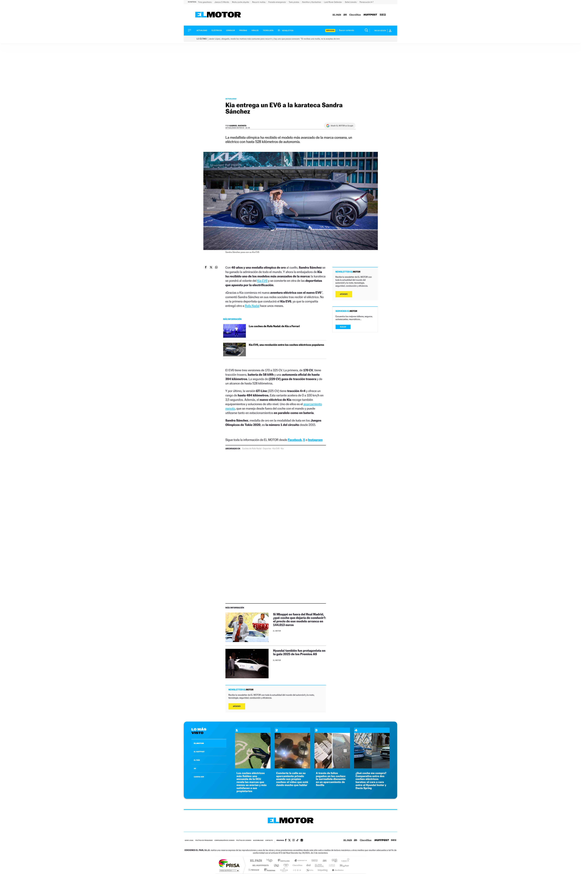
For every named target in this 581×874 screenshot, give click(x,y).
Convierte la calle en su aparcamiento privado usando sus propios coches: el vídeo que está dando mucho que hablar (292, 779)
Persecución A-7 (366, 2)
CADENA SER (199, 777)
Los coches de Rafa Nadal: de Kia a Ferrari (274, 326)
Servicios (330, 30)
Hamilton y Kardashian (312, 2)
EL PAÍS (197, 760)
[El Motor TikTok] (297, 840)
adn (333, 861)
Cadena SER (313, 861)
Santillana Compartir (300, 861)
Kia (282, 448)
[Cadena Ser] (383, 14)
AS (195, 768)
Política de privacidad (204, 840)
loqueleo (323, 870)
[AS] (345, 14)
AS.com (323, 861)
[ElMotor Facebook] (285, 840)
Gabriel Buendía (237, 125)
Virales (254, 30)
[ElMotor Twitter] (289, 840)
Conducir (230, 30)
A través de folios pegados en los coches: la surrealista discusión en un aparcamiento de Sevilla (331, 779)
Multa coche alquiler (241, 2)
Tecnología (268, 30)
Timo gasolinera (205, 2)
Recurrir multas (259, 2)
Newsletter (287, 30)
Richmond (254, 870)
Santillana (284, 861)
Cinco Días (297, 865)
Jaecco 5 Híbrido (222, 2)
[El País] (337, 14)
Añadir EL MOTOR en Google (342, 126)
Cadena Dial (308, 865)
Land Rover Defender (333, 2)
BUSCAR (343, 327)
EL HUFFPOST (199, 752)
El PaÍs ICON (297, 870)
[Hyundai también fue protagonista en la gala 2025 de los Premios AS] (247, 663)
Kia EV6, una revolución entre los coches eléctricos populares (286, 344)
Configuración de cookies (224, 840)
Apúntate (237, 706)
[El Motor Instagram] (293, 840)
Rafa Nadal (252, 306)
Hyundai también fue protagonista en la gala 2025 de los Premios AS (299, 652)
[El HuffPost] (370, 14)
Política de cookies (243, 840)
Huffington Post (260, 865)
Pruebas (243, 30)
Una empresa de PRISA (229, 863)
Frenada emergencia (277, 2)
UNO (277, 865)
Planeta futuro (331, 865)
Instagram (315, 440)
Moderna (269, 870)
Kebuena (341, 865)
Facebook (295, 440)
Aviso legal (189, 840)
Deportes (267, 448)
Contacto (269, 840)
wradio (285, 865)
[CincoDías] (355, 14)
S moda (309, 870)
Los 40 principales (270, 861)
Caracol (344, 861)
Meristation (337, 870)
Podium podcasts (284, 870)
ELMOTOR (199, 743)
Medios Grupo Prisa (229, 870)
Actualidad (202, 30)
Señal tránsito (351, 2)
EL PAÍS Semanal (319, 865)
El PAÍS (256, 861)
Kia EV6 (262, 281)
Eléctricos (217, 30)
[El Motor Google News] (301, 840)
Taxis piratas (294, 2)
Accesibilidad (258, 840)
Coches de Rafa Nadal (251, 448)
